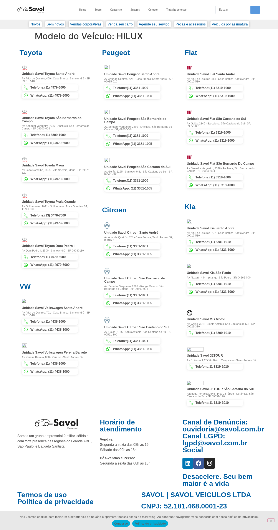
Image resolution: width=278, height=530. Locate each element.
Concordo (121, 523)
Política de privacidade (55, 502)
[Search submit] (255, 10)
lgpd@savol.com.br (214, 439)
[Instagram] (209, 463)
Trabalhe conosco (176, 9)
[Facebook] (198, 463)
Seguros (135, 9)
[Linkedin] (187, 463)
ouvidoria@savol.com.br (223, 425)
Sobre (98, 9)
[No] (271, 520)
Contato (153, 9)
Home (82, 9)
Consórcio (116, 9)
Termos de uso (42, 495)
